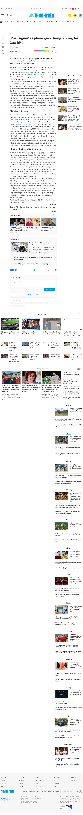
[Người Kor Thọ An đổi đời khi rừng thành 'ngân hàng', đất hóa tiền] (61, 412)
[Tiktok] (78, 9)
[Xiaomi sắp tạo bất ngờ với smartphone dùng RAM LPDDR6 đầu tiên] (61, 694)
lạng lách (12, 303)
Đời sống (22, 21)
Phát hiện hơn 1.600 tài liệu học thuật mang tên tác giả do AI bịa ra (68, 708)
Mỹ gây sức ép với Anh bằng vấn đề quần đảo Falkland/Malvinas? (67, 448)
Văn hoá (38, 780)
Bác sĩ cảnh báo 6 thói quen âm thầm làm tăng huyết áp (68, 680)
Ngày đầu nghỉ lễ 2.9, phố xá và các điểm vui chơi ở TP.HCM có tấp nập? (67, 589)
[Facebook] (76, 9)
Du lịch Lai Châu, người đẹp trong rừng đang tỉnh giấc (67, 534)
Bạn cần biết (29, 9)
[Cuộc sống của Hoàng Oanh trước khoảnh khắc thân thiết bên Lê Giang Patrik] (61, 555)
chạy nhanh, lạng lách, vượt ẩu (20, 124)
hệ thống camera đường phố (34, 117)
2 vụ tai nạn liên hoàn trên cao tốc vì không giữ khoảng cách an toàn (68, 419)
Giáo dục (36, 21)
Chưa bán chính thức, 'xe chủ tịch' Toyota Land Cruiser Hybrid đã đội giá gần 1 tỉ (68, 736)
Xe (62, 21)
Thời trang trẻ (76, 21)
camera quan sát (39, 303)
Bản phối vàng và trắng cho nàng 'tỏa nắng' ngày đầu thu (67, 765)
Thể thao (53, 21)
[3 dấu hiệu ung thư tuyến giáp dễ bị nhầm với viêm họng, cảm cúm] (61, 666)
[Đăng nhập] (80, 15)
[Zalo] (81, 9)
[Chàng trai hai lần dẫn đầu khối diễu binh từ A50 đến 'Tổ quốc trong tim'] (61, 581)
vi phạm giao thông (28, 303)
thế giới (12, 136)
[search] (16, 15)
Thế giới (13, 21)
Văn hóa (45, 21)
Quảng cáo (32, 791)
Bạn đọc (73, 777)
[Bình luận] (3, 47)
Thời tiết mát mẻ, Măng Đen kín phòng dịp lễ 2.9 (75, 524)
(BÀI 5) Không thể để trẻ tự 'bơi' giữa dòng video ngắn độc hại (67, 595)
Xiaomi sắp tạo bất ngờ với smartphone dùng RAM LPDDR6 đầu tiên (75, 693)
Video (65, 21)
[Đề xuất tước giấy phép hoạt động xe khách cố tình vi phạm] (19, 247)
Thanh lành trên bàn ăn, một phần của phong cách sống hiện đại (75, 750)
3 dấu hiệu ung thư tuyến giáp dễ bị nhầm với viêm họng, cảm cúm (75, 665)
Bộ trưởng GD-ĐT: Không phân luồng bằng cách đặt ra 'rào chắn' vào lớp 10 (67, 617)
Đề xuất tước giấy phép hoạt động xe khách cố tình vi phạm (41, 244)
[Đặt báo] (75, 15)
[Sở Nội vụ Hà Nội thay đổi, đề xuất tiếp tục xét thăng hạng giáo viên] (61, 609)
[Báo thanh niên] (41, 15)
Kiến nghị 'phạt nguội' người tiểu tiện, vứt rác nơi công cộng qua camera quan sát (32, 258)
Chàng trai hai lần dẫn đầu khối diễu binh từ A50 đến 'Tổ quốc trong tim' (75, 580)
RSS (38, 791)
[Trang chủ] (1, 22)
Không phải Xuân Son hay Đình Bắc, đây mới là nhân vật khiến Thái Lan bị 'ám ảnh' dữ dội (68, 652)
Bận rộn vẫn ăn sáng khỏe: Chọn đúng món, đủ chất (68, 674)
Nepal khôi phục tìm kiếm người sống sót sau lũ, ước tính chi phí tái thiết (75, 439)
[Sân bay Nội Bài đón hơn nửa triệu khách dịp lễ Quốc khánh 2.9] (61, 468)
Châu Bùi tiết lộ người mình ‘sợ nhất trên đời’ (67, 568)
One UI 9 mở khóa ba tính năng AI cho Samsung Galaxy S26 (65, 702)
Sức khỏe (27, 21)
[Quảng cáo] (69, 15)
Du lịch (40, 21)
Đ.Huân (16, 47)
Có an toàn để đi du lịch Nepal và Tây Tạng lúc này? (68, 540)
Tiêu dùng (69, 21)
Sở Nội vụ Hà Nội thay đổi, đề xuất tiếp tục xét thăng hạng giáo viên (76, 609)
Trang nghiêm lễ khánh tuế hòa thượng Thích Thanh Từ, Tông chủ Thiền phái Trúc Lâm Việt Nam (75, 497)
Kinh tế (17, 21)
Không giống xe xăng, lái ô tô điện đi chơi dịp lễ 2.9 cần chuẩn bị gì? (75, 722)
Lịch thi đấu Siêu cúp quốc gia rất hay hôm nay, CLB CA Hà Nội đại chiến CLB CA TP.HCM (68, 646)
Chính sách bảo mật (53, 791)
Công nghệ (58, 21)
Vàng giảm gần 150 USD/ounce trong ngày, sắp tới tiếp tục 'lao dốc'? (68, 476)
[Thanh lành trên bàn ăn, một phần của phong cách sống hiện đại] (61, 751)
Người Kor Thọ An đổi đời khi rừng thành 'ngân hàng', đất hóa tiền (76, 411)
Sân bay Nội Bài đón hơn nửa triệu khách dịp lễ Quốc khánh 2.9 (76, 466)
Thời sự (9, 21)
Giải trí (48, 21)
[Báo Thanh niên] (7, 792)
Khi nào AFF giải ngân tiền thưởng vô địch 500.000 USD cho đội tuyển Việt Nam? (75, 638)
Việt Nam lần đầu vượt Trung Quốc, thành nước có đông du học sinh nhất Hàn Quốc (68, 623)
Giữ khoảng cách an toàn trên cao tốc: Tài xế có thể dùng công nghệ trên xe (68, 730)
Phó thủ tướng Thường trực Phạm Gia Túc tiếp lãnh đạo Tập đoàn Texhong (68, 482)
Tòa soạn (44, 791)
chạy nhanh (19, 303)
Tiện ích (36, 9)
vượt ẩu (46, 303)
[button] (3, 35)
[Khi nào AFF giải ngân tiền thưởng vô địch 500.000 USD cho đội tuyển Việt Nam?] (61, 638)
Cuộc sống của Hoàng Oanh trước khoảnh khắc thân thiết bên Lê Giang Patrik (76, 554)
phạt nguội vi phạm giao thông (17, 306)
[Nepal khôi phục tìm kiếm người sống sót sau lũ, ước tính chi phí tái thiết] (61, 440)
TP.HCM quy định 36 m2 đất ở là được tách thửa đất (68, 425)
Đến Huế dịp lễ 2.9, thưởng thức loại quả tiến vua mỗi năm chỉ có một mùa (67, 512)
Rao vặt (73, 780)
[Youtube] (73, 9)
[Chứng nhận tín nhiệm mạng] (66, 807)
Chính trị (4, 21)
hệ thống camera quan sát (35, 74)
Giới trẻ (31, 21)
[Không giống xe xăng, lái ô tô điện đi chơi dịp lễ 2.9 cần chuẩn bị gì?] (61, 722)
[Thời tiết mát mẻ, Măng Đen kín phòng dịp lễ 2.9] (61, 526)
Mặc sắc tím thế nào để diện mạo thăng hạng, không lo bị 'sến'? (67, 759)
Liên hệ (41, 9)
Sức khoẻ (21, 780)
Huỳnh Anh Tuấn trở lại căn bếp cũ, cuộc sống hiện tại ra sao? (68, 562)
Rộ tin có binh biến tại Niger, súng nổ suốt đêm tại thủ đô (68, 454)
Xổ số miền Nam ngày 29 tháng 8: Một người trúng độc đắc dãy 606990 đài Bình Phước (67, 506)
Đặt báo (25, 791)
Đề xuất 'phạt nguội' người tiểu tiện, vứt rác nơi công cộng (30, 264)
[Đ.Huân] (11, 47)
